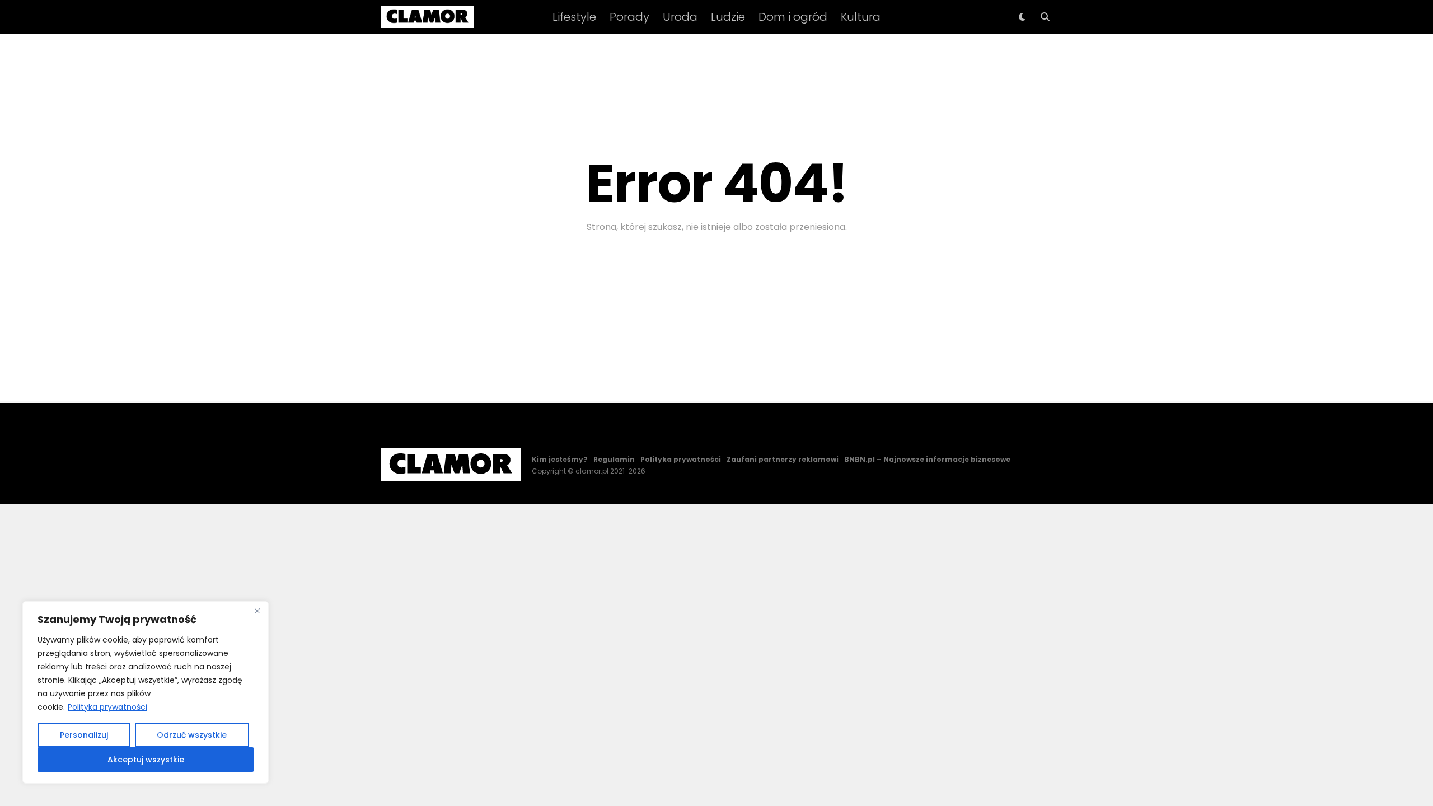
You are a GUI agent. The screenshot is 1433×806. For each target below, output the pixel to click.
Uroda (680, 17)
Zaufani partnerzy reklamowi (783, 459)
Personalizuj (84, 735)
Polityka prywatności (107, 707)
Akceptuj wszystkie (145, 759)
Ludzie (728, 17)
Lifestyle (574, 17)
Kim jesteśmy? (560, 459)
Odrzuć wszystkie (192, 735)
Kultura (861, 17)
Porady (629, 17)
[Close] (257, 610)
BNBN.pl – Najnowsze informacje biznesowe (927, 459)
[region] (145, 692)
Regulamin (614, 459)
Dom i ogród (792, 17)
